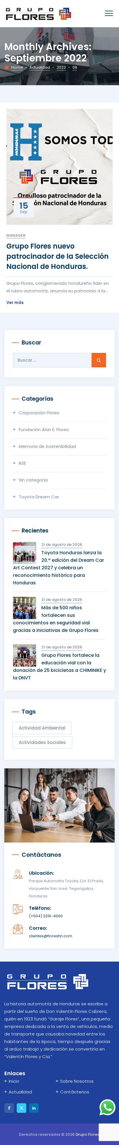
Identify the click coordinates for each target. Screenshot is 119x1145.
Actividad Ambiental (42, 728)
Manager (15, 235)
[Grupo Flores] (38, 13)
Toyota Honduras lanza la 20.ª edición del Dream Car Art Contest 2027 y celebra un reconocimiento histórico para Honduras (58, 567)
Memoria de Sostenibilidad (47, 446)
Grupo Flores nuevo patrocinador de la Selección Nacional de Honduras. (57, 256)
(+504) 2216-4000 (46, 916)
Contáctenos (74, 1092)
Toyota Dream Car (39, 497)
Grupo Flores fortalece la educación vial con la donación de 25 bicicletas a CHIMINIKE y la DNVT (59, 666)
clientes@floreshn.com (50, 936)
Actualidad (20, 1092)
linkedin (34, 1108)
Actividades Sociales (42, 742)
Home (17, 67)
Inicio (14, 1081)
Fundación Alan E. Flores (44, 429)
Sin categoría (33, 480)
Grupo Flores (87, 1134)
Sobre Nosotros (77, 1081)
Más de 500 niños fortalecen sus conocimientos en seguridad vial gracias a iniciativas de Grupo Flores (55, 619)
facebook (9, 1108)
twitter (21, 1108)
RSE (22, 463)
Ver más (15, 302)
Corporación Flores (39, 413)
